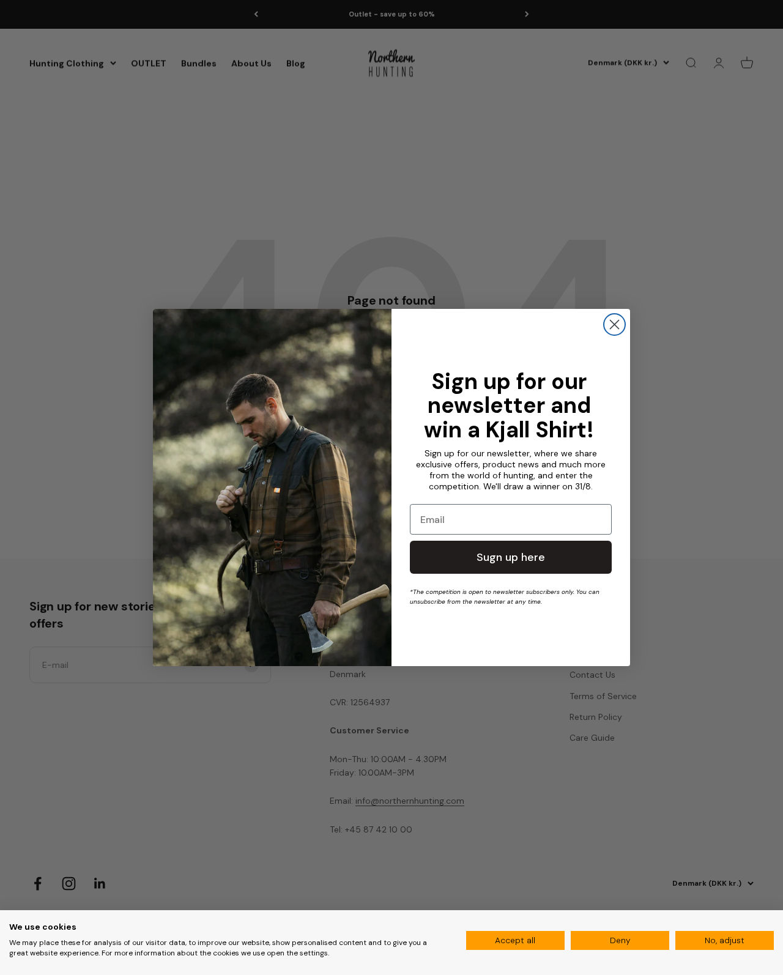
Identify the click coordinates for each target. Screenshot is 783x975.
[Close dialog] (614, 324)
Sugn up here (511, 557)
